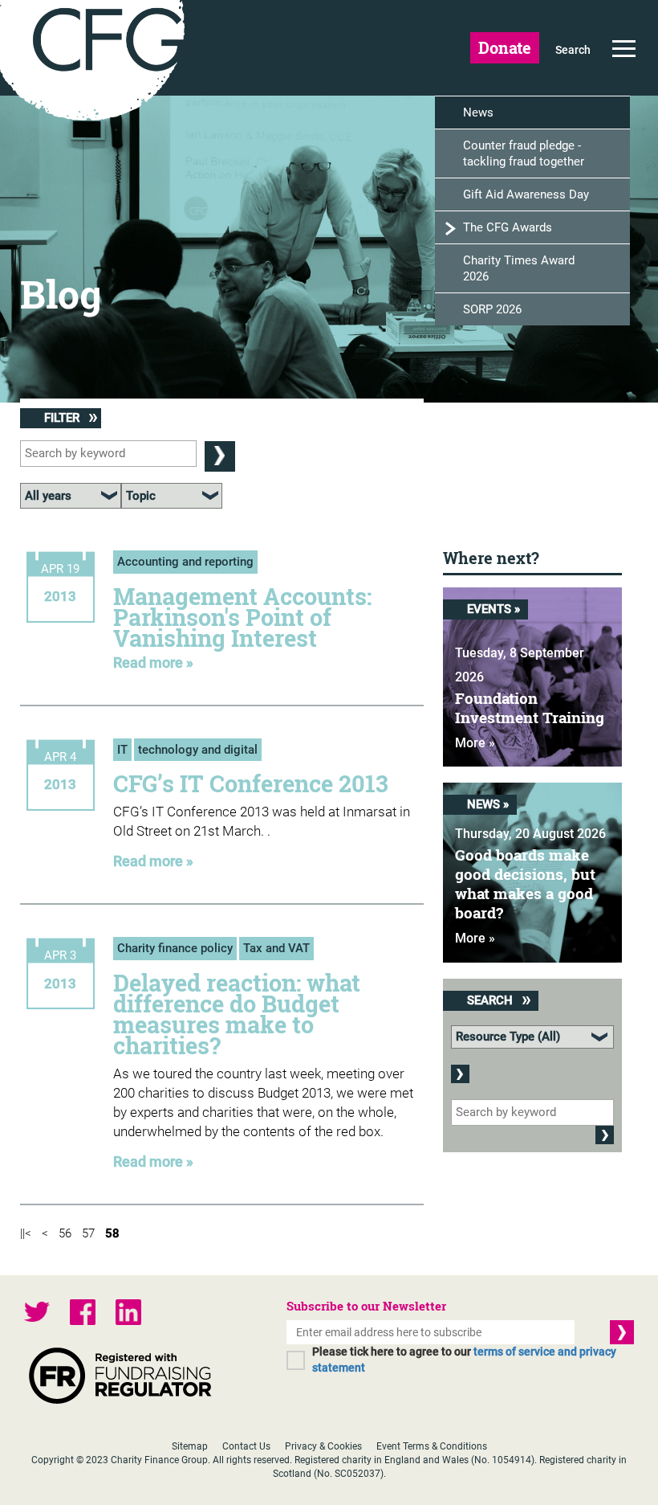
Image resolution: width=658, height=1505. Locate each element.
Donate (504, 47)
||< (25, 1233)
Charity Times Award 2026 (519, 268)
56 (65, 1233)
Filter (63, 418)
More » (475, 742)
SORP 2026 (492, 309)
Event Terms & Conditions (431, 1446)
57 (88, 1233)
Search (573, 49)
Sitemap (190, 1446)
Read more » (153, 662)
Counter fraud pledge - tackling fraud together (523, 153)
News (478, 112)
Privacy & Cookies (323, 1446)
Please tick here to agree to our (464, 1359)
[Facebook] (82, 1314)
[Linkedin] (128, 1314)
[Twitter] (37, 1314)
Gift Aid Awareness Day (526, 194)
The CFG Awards (507, 227)
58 (112, 1233)
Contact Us (246, 1446)
